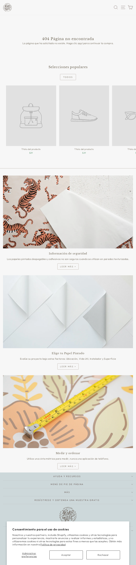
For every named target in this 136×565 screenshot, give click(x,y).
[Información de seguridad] (68, 212)
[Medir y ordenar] (68, 411)
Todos (68, 77)
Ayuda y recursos (67, 476)
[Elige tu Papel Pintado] (68, 311)
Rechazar (103, 555)
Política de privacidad (53, 544)
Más (67, 492)
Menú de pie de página (67, 484)
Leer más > (68, 266)
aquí (80, 43)
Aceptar (66, 555)
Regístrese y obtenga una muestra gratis (67, 500)
